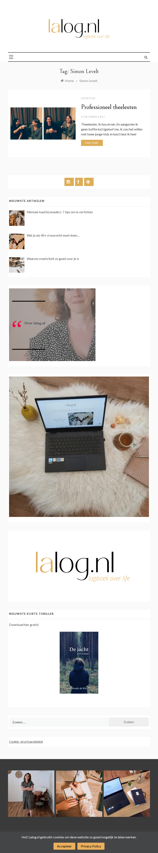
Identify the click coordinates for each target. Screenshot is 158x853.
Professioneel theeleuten (109, 107)
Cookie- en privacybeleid (26, 741)
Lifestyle (88, 98)
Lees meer (92, 142)
